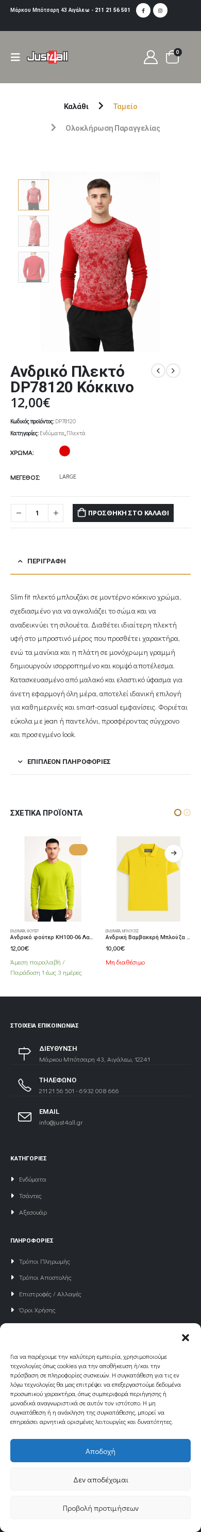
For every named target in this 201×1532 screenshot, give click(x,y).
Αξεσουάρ (33, 1211)
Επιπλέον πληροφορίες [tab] (69, 761)
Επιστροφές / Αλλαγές (50, 1293)
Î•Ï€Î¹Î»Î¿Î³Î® (78, 853)
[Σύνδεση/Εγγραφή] (151, 57)
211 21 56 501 (112, 10)
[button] (185, 1336)
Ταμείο (125, 106)
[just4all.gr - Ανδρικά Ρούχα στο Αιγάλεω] (47, 57)
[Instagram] (160, 10)
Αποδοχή (100, 1451)
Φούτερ (128, 930)
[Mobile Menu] (18, 57)
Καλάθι (76, 106)
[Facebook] (143, 10)
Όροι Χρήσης (37, 1309)
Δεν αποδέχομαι (100, 1479)
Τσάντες (30, 1195)
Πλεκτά (76, 433)
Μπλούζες (35, 930)
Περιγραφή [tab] (46, 561)
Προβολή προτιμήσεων (101, 1508)
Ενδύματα (52, 433)
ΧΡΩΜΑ (21, 452)
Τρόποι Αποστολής (45, 1277)
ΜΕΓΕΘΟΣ (24, 476)
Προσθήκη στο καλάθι (128, 512)
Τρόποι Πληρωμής (44, 1261)
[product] (52, 879)
